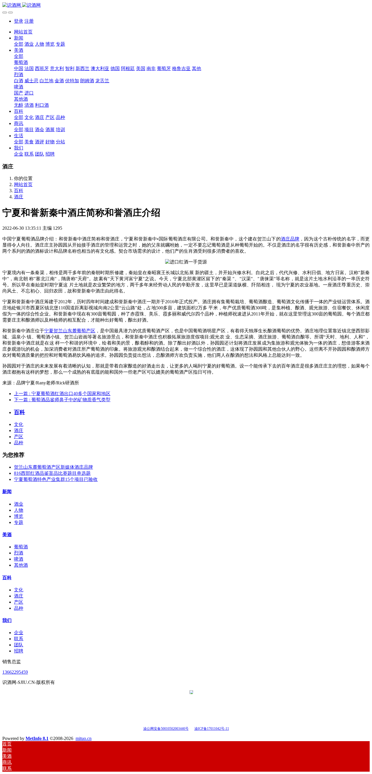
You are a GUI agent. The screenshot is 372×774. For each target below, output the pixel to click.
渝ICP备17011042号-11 (211, 729)
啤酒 (18, 559)
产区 (18, 436)
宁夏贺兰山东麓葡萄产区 (69, 330)
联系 (18, 638)
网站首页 (23, 31)
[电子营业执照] (191, 728)
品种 (18, 442)
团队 (18, 644)
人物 (18, 510)
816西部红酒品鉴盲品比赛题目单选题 (52, 473)
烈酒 (18, 552)
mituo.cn (84, 738)
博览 (18, 516)
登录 (18, 21)
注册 (29, 21)
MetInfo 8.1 (37, 738)
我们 (7, 620)
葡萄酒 (21, 546)
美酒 (7, 534)
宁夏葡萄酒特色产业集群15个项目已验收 (56, 479)
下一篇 (62, 399)
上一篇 (62, 393)
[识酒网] (186, 5)
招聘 (18, 650)
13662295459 (15, 672)
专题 (18, 522)
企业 (18, 632)
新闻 (7, 491)
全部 (18, 44)
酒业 (18, 504)
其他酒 (21, 565)
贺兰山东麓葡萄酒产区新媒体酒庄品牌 (53, 467)
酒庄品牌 (290, 238)
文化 (18, 424)
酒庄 (18, 196)
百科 (18, 190)
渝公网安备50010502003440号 (166, 729)
